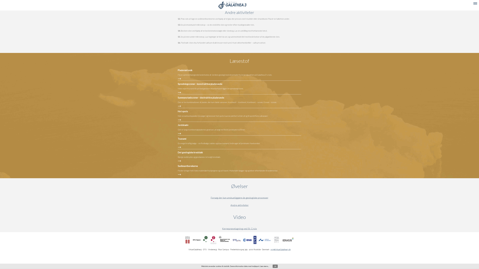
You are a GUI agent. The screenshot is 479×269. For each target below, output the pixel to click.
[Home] (232, 9)
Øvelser (239, 186)
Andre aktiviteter (240, 205)
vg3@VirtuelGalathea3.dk (281, 250)
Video (251, 217)
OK (275, 266)
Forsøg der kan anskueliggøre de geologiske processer (239, 198)
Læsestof (239, 61)
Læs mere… (264, 266)
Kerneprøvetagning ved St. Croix (239, 229)
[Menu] (475, 3)
